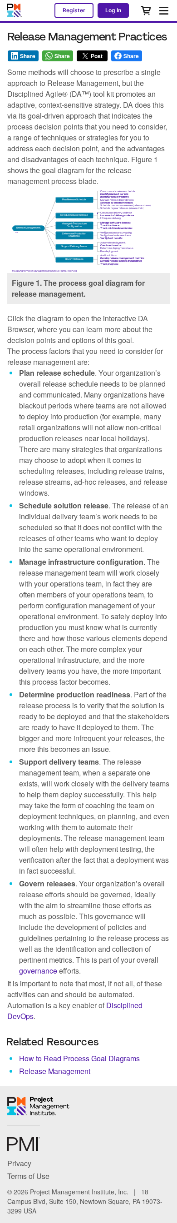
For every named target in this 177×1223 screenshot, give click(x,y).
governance (38, 970)
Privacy (19, 1163)
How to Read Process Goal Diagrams (79, 1058)
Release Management (54, 1071)
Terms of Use (28, 1176)
